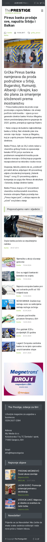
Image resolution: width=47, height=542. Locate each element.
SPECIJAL (21, 481)
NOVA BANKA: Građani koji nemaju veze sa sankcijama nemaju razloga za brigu (28, 304)
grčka (33, 33)
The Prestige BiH (21, 539)
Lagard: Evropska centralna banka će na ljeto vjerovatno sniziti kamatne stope (29, 346)
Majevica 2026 (23, 477)
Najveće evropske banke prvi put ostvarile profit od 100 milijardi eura (29, 289)
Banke (9, 33)
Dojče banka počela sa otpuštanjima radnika (20, 242)
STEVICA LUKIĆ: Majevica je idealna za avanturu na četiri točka (30, 503)
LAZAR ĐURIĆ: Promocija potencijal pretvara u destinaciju (29, 488)
